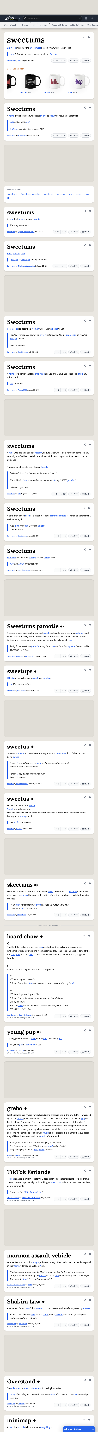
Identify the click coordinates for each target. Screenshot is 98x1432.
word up (46, 678)
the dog (21, 1050)
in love (43, 115)
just (21, 1044)
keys (41, 947)
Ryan (12, 122)
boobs (16, 822)
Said (59, 1182)
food (20, 1005)
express (24, 895)
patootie (35, 646)
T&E (19, 494)
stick (73, 983)
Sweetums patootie (30, 194)
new (39, 763)
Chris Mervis (21, 915)
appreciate (71, 335)
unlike (80, 373)
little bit (11, 678)
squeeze (71, 646)
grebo (9, 1155)
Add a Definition (77, 25)
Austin (21, 563)
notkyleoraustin (24, 570)
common (54, 515)
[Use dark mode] (92, 18)
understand (15, 1388)
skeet (50, 891)
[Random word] (79, 18)
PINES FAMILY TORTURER (31, 1198)
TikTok (10, 1178)
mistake (86, 1308)
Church (42, 1275)
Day (57, 1275)
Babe (9, 253)
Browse (25, 25)
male (11, 452)
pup (33, 1044)
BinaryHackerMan (25, 1015)
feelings (32, 557)
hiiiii (11, 383)
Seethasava (22, 536)
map (11, 1427)
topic (25, 1388)
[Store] (86, 18)
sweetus (61, 194)
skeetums (48, 194)
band (50, 1146)
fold (54, 480)
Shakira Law (11, 1323)
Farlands (34, 1192)
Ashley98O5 (22, 390)
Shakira (59, 1314)
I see (53, 646)
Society (44, 467)
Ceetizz (19, 829)
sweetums (11, 60)
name (11, 115)
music (20, 1118)
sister (52, 1394)
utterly (47, 557)
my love (43, 335)
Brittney (13, 129)
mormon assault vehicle (16, 1285)
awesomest (35, 47)
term (11, 219)
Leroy (12, 1394)
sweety (16, 253)
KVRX (30, 1285)
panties (71, 480)
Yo (11, 684)
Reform (39, 1308)
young (28, 1044)
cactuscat (18, 1155)
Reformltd (23, 1323)
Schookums (22, 135)
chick (38, 904)
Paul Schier (21, 690)
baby (23, 253)
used (27, 515)
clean (30, 983)
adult (33, 1038)
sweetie (36, 219)
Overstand (11, 1403)
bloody (42, 1149)
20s (60, 1038)
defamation (12, 328)
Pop (83, 1118)
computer (15, 954)
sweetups (11, 690)
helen (20, 60)
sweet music (75, 194)
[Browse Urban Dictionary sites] (12, 18)
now (36, 1149)
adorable (80, 633)
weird (53, 1182)
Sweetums (11, 135)
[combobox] (52, 18)
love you (14, 259)
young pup (11, 1050)
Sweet (10, 809)
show (52, 115)
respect (38, 452)
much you (25, 259)
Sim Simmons (23, 352)
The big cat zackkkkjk (26, 266)
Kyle (12, 563)
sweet (46, 633)
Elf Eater (21, 1403)
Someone (11, 557)
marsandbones (22, 784)
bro (40, 1192)
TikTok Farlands (13, 1198)
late (45, 1038)
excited (62, 515)
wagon (36, 1262)
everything (45, 1427)
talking (22, 816)
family (17, 1266)
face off (53, 54)
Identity (43, 25)
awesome (61, 753)
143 (28, 122)
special (54, 328)
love (13, 54)
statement (36, 1388)
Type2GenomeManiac (26, 232)
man (17, 525)
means (22, 219)
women (35, 328)
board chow (11, 1015)
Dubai (45, 1314)
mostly (21, 1427)
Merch (86, 60)
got (26, 525)
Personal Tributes (59, 25)
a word (12, 47)
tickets (41, 525)
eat (31, 954)
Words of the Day (11, 25)
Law (28, 1308)
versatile (73, 891)
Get (25, 480)
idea (75, 1394)
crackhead (40, 373)
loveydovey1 (30, 656)
